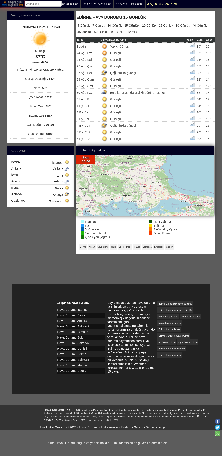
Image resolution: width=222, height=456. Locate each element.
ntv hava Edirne (167, 342)
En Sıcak (121, 3)
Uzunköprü (102, 247)
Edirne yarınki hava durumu (173, 335)
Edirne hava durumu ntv (171, 348)
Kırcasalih (159, 247)
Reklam (126, 427)
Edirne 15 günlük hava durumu (175, 303)
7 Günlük (98, 25)
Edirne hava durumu (169, 355)
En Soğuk (137, 3)
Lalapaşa (147, 247)
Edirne (83, 247)
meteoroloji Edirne (168, 316)
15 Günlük (131, 25)
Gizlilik (138, 427)
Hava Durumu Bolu (70, 337)
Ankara (37, 168)
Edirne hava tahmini (169, 329)
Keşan (92, 247)
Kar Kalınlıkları (69, 3)
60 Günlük (101, 32)
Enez (121, 247)
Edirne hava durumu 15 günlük (175, 310)
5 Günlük (83, 25)
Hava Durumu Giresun (72, 332)
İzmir (37, 175)
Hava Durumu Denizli (72, 348)
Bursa (37, 188)
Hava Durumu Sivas (71, 315)
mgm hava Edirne (188, 342)
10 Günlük (115, 25)
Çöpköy (169, 247)
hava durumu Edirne (169, 323)
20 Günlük (149, 25)
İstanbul (37, 162)
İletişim (162, 427)
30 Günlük (183, 25)
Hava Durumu (89, 427)
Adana (37, 181)
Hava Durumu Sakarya (73, 343)
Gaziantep (37, 201)
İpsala (113, 247)
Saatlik (132, 32)
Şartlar (150, 427)
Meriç (128, 247)
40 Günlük (200, 25)
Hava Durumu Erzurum (73, 371)
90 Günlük (118, 32)
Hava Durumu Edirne (71, 354)
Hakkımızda (109, 427)
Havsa (137, 247)
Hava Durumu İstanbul (72, 309)
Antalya (37, 194)
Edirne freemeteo (190, 316)
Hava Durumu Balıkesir (73, 359)
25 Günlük (166, 25)
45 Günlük (84, 32)
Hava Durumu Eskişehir (73, 326)
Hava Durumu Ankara (72, 321)
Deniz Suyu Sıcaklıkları (97, 3)
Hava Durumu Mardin (72, 365)
